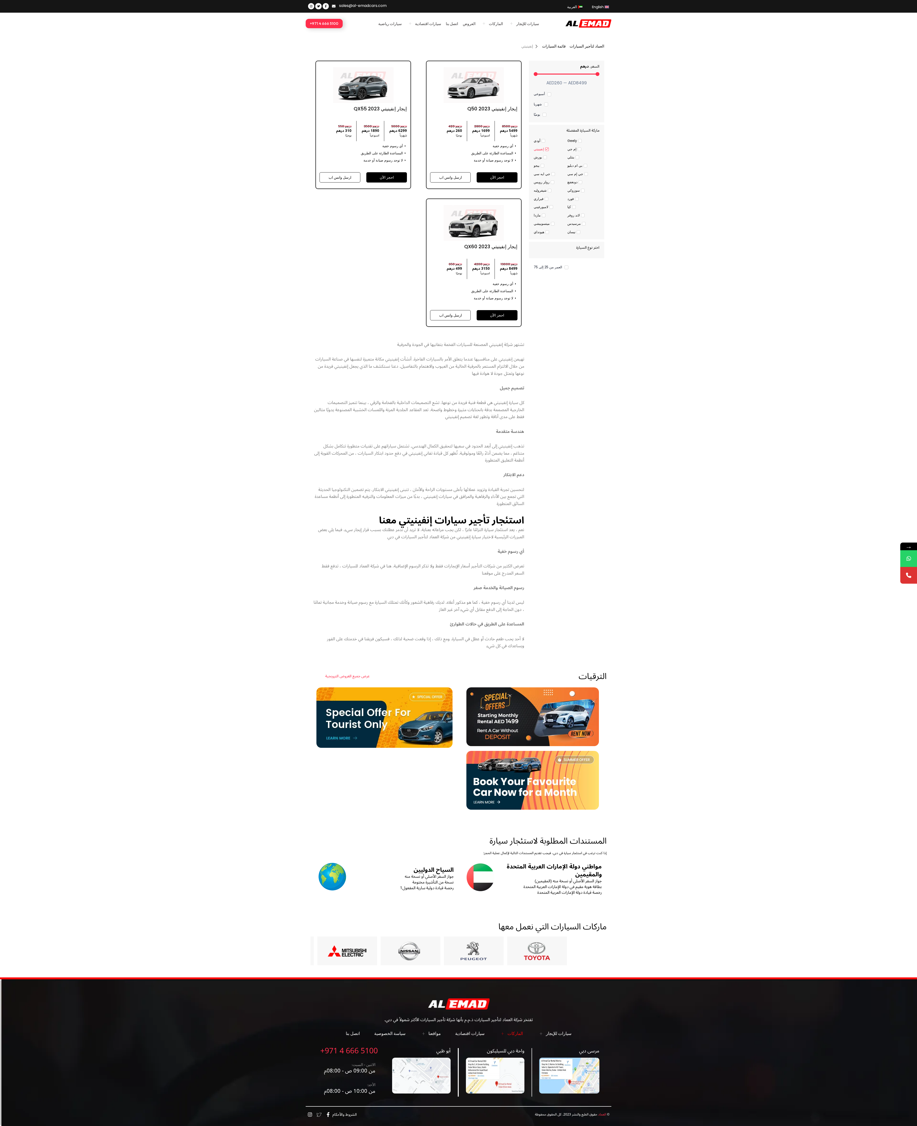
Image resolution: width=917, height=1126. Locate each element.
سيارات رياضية (390, 23)
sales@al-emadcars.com (363, 5)
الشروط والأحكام (344, 1114)
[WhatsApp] (908, 558)
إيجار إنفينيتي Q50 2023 (492, 108)
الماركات (496, 23)
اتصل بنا (452, 23)
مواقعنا (434, 1033)
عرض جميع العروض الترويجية (347, 676)
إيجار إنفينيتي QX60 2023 (490, 246)
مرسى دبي (589, 1051)
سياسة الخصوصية (389, 1033)
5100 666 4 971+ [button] (324, 23)
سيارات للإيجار (527, 23)
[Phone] (908, 575)
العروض (469, 23)
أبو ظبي (443, 1051)
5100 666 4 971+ (349, 1051)
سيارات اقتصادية (428, 23)
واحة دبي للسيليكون (505, 1051)
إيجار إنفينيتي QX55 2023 (380, 108)
